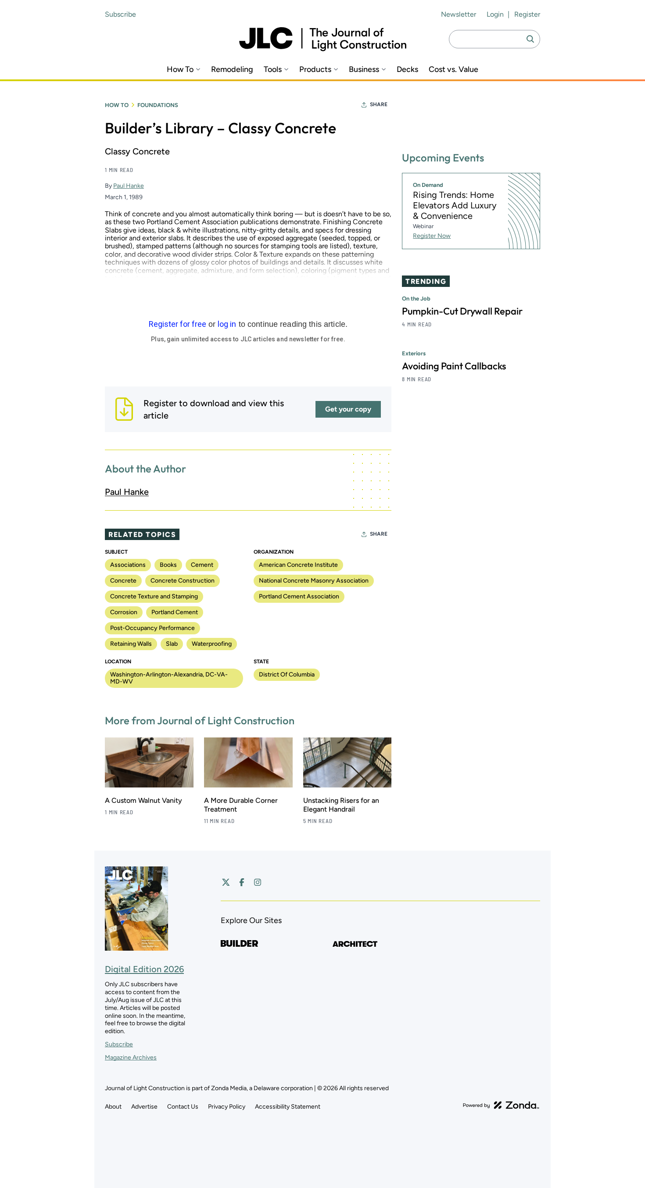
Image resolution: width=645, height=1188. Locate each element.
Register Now (432, 236)
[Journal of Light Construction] (322, 39)
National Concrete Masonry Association (314, 580)
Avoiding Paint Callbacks (454, 366)
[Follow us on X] (226, 882)
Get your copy (348, 409)
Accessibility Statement (287, 1106)
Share (378, 104)
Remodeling (232, 69)
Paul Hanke (128, 186)
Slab (172, 644)
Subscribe (120, 14)
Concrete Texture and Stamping (154, 596)
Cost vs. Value (453, 69)
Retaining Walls (131, 644)
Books (168, 565)
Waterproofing (212, 644)
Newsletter (458, 14)
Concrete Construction (182, 580)
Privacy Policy (226, 1106)
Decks (407, 69)
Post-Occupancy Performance (152, 628)
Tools (273, 69)
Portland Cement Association (299, 596)
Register (527, 14)
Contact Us (182, 1106)
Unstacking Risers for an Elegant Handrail (341, 804)
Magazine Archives (131, 1057)
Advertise (144, 1106)
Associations (128, 565)
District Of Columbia (287, 674)
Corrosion (123, 612)
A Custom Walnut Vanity (143, 800)
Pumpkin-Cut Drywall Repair (462, 311)
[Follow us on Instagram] (257, 882)
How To (180, 69)
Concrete (123, 580)
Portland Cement (174, 612)
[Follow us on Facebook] (241, 882)
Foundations (157, 105)
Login (495, 14)
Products (315, 69)
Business (364, 69)
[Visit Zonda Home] (501, 1105)
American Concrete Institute (298, 565)
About (113, 1106)
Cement (202, 565)
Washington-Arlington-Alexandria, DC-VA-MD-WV (169, 678)
